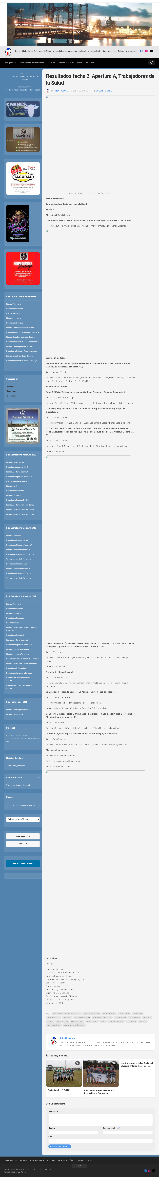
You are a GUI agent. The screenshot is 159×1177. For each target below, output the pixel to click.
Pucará (103, 1021)
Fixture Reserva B (13, 495)
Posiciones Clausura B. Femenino (20, 573)
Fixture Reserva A (13, 318)
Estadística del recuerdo (32, 62)
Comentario (54, 1111)
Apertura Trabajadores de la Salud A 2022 (66, 1013)
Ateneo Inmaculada (109, 1013)
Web (50, 1137)
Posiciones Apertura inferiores (19, 673)
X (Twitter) (11, 396)
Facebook (11, 387)
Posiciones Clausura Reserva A (19, 545)
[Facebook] (141, 51)
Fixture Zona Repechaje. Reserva (19, 356)
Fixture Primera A (13, 304)
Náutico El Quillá (62, 1021)
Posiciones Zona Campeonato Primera (22, 332)
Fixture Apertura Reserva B (17, 640)
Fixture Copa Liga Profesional (18, 710)
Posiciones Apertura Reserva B (19, 645)
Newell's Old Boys (77, 1021)
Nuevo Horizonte (92, 1021)
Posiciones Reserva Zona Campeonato (22, 342)
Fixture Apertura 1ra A (15, 462)
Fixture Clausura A (13, 536)
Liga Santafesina (104, 91)
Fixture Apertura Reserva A (17, 472)
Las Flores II (147, 1017)
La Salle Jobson (135, 1017)
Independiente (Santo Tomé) (102, 1017)
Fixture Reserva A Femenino (17, 654)
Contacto (89, 62)
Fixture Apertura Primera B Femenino (21, 664)
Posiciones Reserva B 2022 (17, 500)
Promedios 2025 (13, 313)
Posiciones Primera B (15, 491)
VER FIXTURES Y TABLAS (23, 864)
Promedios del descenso (16, 481)
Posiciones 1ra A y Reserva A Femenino (22, 659)
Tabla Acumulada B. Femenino (18, 578)
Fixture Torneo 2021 (14, 714)
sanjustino (142, 1021)
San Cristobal (131, 1021)
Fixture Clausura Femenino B (18, 569)
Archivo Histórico (66, 62)
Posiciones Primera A (15, 609)
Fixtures (51, 62)
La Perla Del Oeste (120, 1017)
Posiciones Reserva (14, 323)
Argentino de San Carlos (91, 1013)
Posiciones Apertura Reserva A (19, 477)
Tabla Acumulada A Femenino (18, 559)
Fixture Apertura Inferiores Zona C (20, 514)
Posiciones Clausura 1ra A (17, 540)
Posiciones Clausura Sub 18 (17, 564)
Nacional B (23, 844)
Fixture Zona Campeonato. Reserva (20, 337)
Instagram (11, 391)
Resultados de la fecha (116, 1021)
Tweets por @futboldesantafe (18, 785)
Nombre (52, 1128)
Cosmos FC (67, 1017)
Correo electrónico (111, 1128)
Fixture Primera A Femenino (17, 649)
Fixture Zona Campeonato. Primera (21, 328)
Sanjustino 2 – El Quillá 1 (59, 1090)
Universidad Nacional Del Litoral (74, 1025)
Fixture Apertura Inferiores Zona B (20, 510)
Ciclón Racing (137, 1013)
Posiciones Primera (14, 309)
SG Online (21, 1172)
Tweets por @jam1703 (15, 766)
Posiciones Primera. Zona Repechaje (21, 351)
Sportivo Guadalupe (53, 1025)
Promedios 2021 (13, 623)
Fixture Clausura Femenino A (18, 550)
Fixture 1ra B (11, 486)
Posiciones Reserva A (15, 618)
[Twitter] (151, 51)
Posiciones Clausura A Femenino (20, 554)
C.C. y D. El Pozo (124, 1013)
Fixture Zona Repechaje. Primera (19, 346)
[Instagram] (146, 51)
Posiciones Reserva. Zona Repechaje (21, 361)
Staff (79, 62)
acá (7, 741)
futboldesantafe (62, 91)
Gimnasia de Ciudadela (82, 1017)
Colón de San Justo (53, 1017)
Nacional (50, 1021)
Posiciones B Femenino (16, 668)
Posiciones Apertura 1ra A (17, 467)
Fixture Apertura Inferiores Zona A (20, 505)
